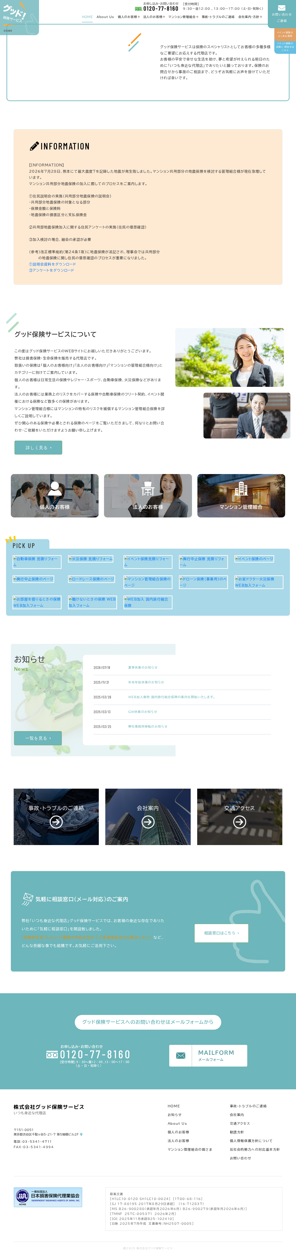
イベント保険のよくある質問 (285, 34)
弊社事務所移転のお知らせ (148, 726)
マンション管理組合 (181, 16)
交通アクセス (240, 1123)
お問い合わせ (241, 1158)
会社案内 (237, 1114)
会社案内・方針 (248, 16)
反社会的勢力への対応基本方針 (255, 1149)
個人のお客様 (127, 16)
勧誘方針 (237, 1132)
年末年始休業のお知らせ (146, 682)
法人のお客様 (153, 16)
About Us (105, 16)
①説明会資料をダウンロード (52, 264)
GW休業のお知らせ (143, 711)
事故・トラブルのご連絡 (218, 16)
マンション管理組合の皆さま (190, 1149)
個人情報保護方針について (251, 1140)
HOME (87, 16)
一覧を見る (36, 737)
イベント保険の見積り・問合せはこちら (285, 46)
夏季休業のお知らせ (143, 667)
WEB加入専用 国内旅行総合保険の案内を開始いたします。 (171, 697)
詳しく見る (37, 447)
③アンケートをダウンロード (51, 270)
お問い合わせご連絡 (282, 17)
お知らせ (175, 1114)
